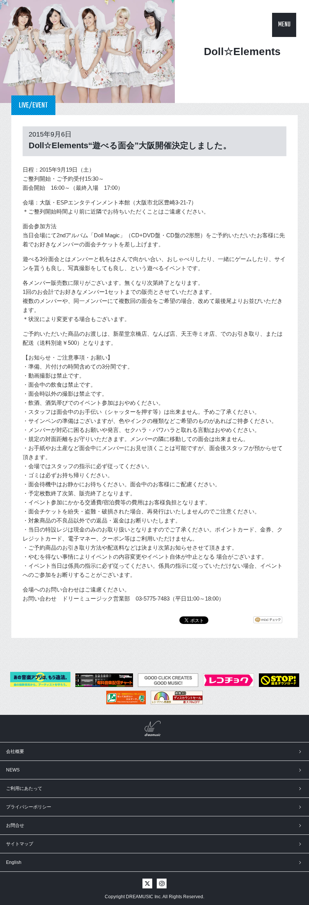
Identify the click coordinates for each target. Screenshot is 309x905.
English (13, 862)
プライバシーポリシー (28, 807)
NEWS (13, 770)
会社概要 (15, 751)
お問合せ (15, 825)
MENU (284, 24)
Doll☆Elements (242, 51)
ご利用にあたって (24, 788)
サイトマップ (19, 844)
